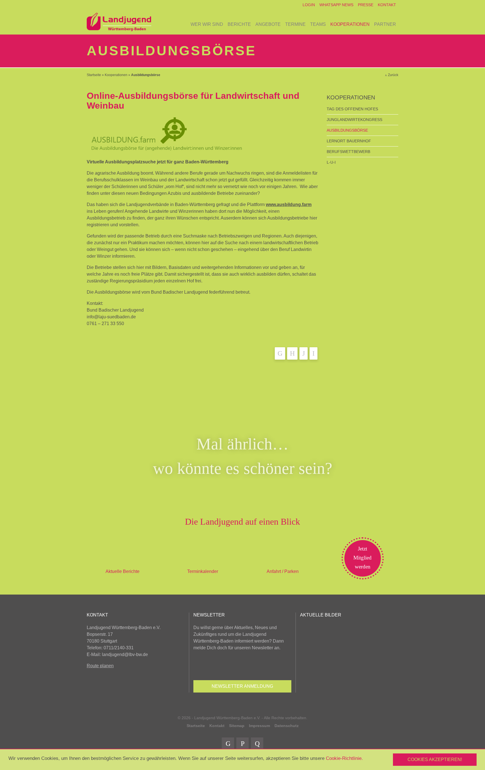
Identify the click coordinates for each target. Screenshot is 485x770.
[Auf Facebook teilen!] (280, 353)
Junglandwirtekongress (354, 119)
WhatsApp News (336, 5)
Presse (365, 5)
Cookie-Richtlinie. (344, 758)
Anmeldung (242, 686)
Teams (318, 24)
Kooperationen (350, 24)
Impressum (259, 725)
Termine (295, 24)
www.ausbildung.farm (289, 204)
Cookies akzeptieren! (435, 759)
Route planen (100, 665)
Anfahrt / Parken (283, 571)
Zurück (393, 75)
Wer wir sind (207, 24)
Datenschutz (286, 725)
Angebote (268, 24)
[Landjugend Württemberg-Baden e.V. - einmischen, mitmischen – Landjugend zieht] (119, 22)
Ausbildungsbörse (347, 130)
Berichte (239, 24)
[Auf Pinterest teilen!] (303, 353)
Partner (385, 24)
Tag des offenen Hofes (352, 109)
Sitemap (236, 725)
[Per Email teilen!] (313, 353)
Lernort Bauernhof (349, 141)
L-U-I (331, 162)
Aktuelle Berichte (122, 571)
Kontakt (387, 5)
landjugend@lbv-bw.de (125, 654)
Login (309, 5)
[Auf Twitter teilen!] (292, 353)
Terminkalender (202, 571)
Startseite (94, 75)
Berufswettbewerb (348, 151)
